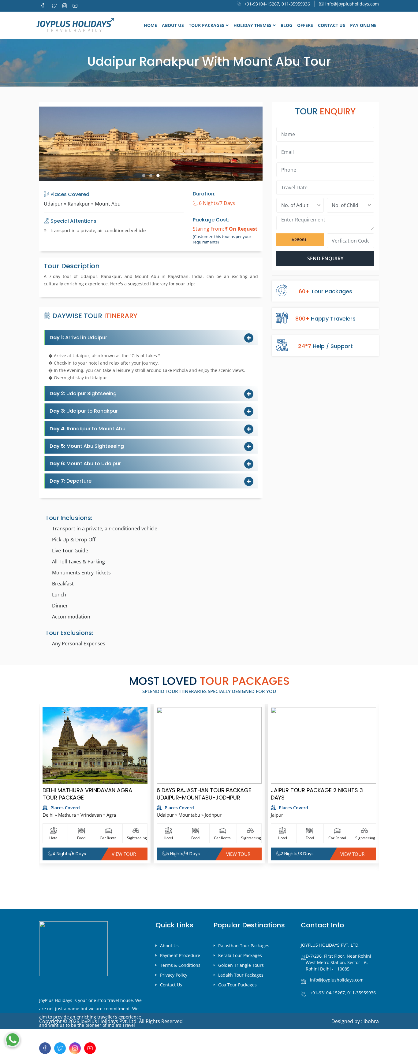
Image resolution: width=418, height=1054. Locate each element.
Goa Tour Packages (237, 985)
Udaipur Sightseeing (83, 393)
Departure (70, 480)
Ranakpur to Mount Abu (87, 428)
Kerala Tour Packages (240, 955)
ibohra (371, 1021)
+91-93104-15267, (261, 4)
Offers (305, 25)
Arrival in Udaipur (78, 337)
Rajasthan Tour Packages (243, 945)
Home (150, 25)
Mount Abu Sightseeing (87, 446)
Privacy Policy (173, 975)
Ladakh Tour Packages (240, 975)
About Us (173, 25)
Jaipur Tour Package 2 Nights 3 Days (317, 793)
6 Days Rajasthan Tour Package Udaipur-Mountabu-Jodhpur (204, 793)
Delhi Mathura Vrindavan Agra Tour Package (87, 793)
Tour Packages (206, 25)
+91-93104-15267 (327, 993)
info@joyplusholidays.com (352, 4)
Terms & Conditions (180, 965)
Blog (286, 25)
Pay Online (363, 25)
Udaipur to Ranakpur (84, 410)
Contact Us (331, 25)
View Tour (124, 854)
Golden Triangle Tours (241, 965)
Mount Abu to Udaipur (85, 463)
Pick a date (367, 187)
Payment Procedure (180, 955)
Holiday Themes (252, 25)
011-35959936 (296, 4)
